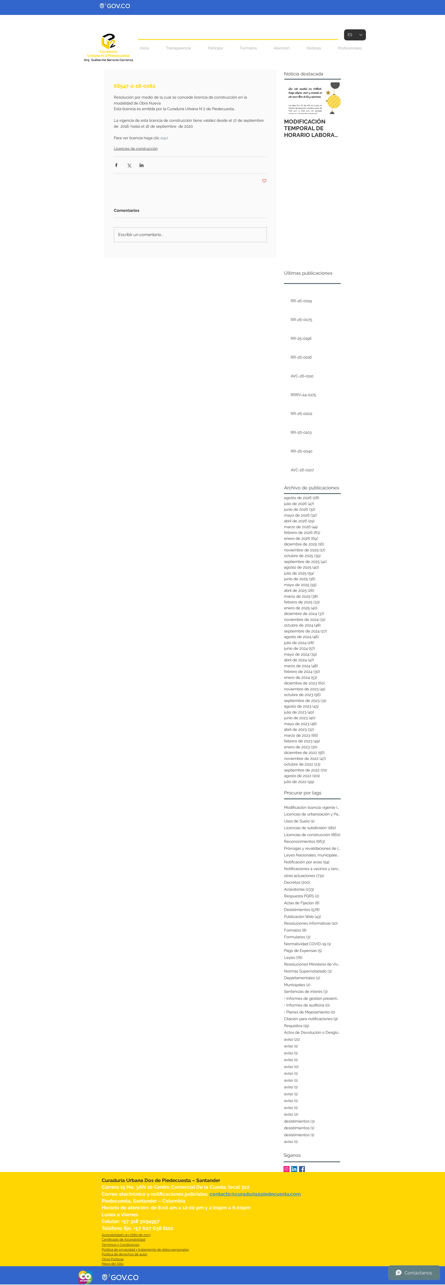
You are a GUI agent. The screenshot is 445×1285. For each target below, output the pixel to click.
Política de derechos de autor (125, 1254)
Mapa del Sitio (113, 1264)
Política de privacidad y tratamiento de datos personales (145, 1250)
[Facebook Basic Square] (302, 1169)
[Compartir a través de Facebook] (116, 165)
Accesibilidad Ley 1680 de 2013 (126, 1235)
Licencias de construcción (136, 148)
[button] (281, 48)
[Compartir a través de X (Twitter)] (128, 165)
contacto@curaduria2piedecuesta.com (255, 1194)
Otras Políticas (113, 1259)
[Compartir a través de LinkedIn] (141, 165)
